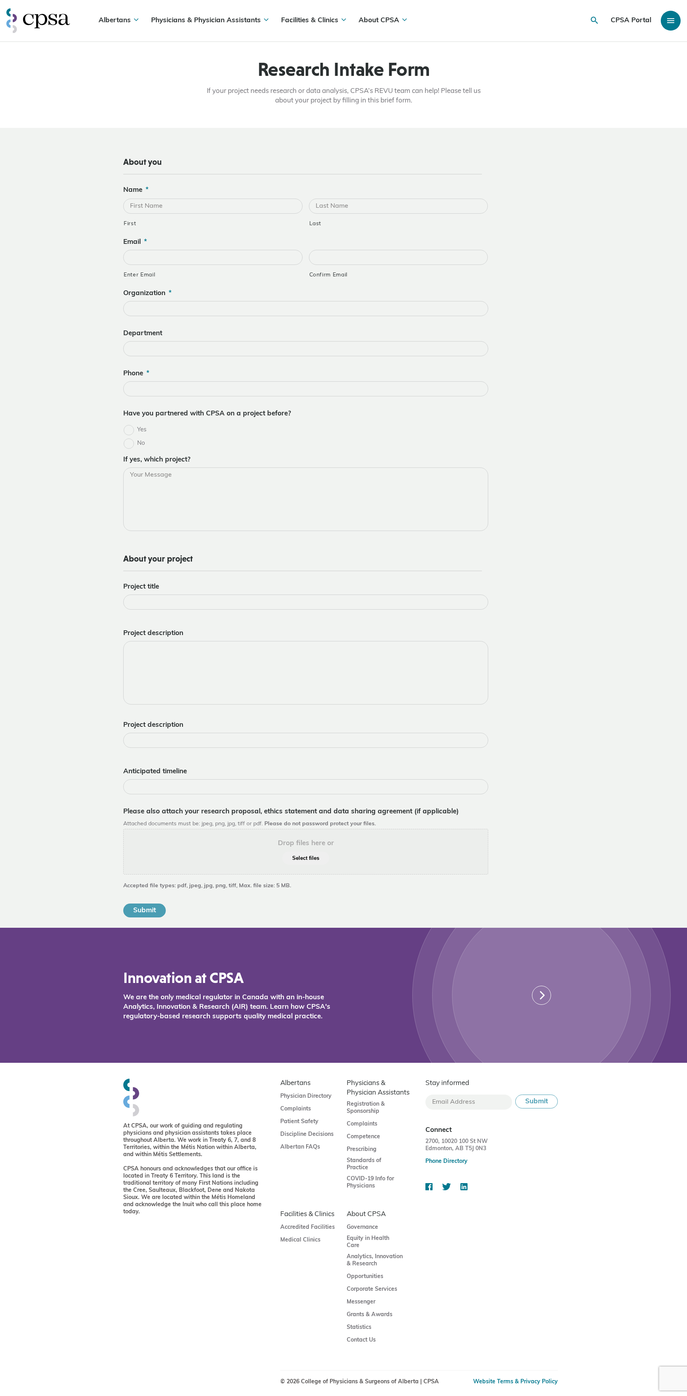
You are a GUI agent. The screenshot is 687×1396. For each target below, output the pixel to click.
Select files (305, 858)
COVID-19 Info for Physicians (370, 1182)
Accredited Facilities (307, 1227)
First (130, 223)
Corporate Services (372, 1289)
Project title (141, 586)
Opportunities (365, 1277)
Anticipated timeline (155, 771)
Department (142, 333)
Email (135, 242)
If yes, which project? (156, 459)
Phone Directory (446, 1161)
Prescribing (361, 1150)
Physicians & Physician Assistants (206, 20)
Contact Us (361, 1340)
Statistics (359, 1327)
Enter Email (139, 275)
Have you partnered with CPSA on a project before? (207, 413)
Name (136, 190)
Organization (147, 293)
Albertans (115, 20)
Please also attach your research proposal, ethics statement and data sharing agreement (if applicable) (291, 811)
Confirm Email (328, 275)
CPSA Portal (631, 20)
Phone (136, 373)
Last (315, 223)
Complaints (295, 1109)
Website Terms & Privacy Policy (515, 1382)
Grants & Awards (369, 1315)
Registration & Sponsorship (366, 1107)
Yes (141, 430)
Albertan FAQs (300, 1147)
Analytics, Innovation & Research (375, 1260)
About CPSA (379, 20)
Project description (153, 633)
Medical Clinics (300, 1240)
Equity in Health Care (368, 1242)
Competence (363, 1137)
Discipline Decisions (307, 1134)
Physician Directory (306, 1096)
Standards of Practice (364, 1164)
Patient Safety (299, 1122)
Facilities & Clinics (309, 20)
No (141, 443)
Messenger (361, 1302)
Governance (362, 1227)
